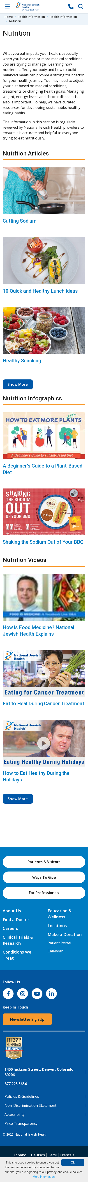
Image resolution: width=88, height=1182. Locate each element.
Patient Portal (59, 942)
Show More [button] (18, 384)
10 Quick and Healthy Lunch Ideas (40, 291)
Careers (10, 928)
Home (9, 17)
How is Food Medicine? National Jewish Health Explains (38, 631)
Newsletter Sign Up (27, 1019)
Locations (57, 925)
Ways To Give (44, 877)
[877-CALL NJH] (70, 6)
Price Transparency (21, 1123)
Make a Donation (65, 934)
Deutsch (38, 1154)
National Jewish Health (30, 1134)
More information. (44, 1176)
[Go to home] (39, 6)
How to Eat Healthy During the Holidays (36, 776)
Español (20, 1154)
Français (67, 1154)
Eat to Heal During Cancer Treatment (43, 703)
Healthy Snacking (22, 360)
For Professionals (44, 892)
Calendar (55, 951)
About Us (12, 910)
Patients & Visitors (44, 861)
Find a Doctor (16, 919)
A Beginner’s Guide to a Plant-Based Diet (42, 469)
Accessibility (15, 1114)
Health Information (31, 17)
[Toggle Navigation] (7, 6)
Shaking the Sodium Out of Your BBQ (43, 542)
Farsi (53, 1154)
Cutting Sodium (20, 221)
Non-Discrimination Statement (30, 1105)
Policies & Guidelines (22, 1096)
